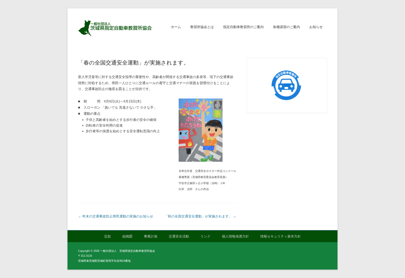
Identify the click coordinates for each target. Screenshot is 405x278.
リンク (205, 236)
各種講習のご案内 (286, 27)
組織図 (127, 236)
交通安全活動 (179, 236)
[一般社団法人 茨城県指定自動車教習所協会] (116, 28)
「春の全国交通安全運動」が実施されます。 (133, 62)
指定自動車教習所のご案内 (243, 27)
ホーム (176, 27)
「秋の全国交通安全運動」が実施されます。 (200, 216)
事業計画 (150, 236)
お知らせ (316, 27)
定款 (107, 236)
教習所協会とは (202, 27)
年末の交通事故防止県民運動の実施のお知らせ (115, 216)
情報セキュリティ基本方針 (280, 236)
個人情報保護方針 (235, 236)
